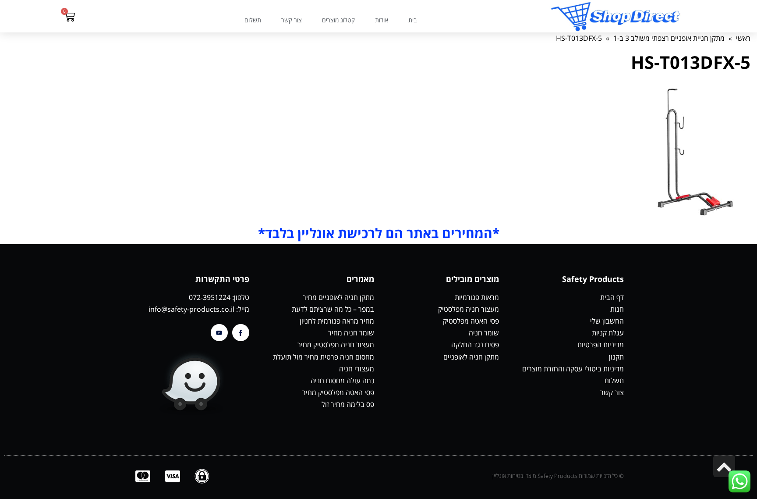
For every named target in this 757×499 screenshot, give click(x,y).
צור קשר (291, 20)
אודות (381, 20)
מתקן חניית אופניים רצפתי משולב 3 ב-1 (669, 38)
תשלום (252, 20)
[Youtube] (219, 332)
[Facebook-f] (240, 332)
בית (412, 20)
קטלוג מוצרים (338, 20)
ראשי (743, 38)
